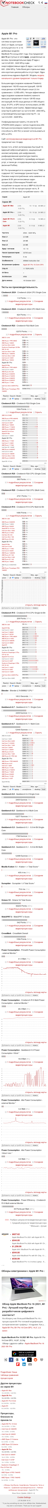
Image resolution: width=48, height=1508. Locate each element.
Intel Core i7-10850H (8, 632)
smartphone (26, 398)
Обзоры (26, 7)
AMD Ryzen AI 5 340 (8, 372)
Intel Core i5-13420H (8, 551)
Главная (15, 7)
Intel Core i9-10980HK (8, 641)
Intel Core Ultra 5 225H (8, 741)
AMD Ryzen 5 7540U (8, 533)
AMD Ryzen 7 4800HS (8, 553)
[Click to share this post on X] (29, 1359)
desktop (37, 398)
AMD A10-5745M (7, 415)
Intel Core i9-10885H (8, 643)
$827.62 (16, 1234)
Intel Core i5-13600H (8, 1454)
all (10, 398)
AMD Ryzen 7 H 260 (8, 768)
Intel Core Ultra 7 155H (8, 745)
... (45, 7)
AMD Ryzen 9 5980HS (8, 378)
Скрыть (38, 334)
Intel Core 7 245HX (7, 747)
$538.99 (16, 1258)
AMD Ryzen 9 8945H (8, 774)
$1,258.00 (16, 1246)
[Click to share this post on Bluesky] (23, 1360)
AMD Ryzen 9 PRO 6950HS (10, 418)
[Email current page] (30, 1364)
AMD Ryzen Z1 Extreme (10, 1439)
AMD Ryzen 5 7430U (8, 638)
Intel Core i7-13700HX (8, 743)
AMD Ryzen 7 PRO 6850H (9, 367)
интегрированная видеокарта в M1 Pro (24, 139)
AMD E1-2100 (6, 337)
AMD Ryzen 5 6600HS (8, 522)
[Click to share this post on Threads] (17, 1360)
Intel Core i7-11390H (8, 443)
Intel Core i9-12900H (9, 1434)
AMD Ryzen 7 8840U (8, 360)
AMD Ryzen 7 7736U (8, 382)
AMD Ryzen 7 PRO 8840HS (10, 761)
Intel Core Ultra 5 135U (8, 456)
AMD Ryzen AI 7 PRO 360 (9, 756)
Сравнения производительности (23, 1487)
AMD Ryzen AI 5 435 (8, 539)
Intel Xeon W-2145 (7, 535)
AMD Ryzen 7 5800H (8, 343)
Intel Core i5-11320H (8, 672)
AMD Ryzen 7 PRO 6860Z (9, 341)
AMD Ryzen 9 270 (7, 763)
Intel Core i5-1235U (7, 669)
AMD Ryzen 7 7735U (8, 549)
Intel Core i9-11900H (8, 358)
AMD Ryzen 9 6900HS (8, 449)
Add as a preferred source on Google (26, 1353)
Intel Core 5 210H (7, 546)
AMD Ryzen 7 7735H (8, 441)
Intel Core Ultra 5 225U (8, 345)
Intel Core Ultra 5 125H (8, 356)
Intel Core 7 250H (7, 765)
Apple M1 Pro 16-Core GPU (33, 264)
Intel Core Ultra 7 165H (8, 754)
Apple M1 (6, 225)
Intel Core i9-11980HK (8, 454)
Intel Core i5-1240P (7, 661)
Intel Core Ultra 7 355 (8, 537)
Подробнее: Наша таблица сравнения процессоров (9, 1375)
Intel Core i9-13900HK (9, 1429)
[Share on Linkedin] (24, 1364)
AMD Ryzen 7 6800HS (8, 353)
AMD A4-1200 (6, 624)
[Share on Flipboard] (18, 1364)
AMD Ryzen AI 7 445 (8, 559)
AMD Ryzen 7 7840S (8, 772)
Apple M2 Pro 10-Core (8, 528)
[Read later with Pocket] (41, 1359)
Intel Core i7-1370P (7, 778)
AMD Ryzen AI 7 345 (8, 555)
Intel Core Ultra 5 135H (8, 351)
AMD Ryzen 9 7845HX (8, 770)
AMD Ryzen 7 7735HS (8, 427)
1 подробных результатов (18, 301)
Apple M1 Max (8, 206)
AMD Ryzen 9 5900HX (8, 380)
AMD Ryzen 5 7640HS (8, 376)
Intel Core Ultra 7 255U (8, 530)
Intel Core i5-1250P (7, 423)
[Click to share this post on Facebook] (11, 1360)
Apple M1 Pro (7, 1395)
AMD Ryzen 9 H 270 (8, 752)
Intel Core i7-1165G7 (8, 667)
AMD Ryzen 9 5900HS (8, 374)
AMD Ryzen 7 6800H (8, 425)
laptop (16, 398)
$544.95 (16, 1240)
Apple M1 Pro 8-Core (8, 431)
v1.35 (3, 1265)
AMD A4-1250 (6, 519)
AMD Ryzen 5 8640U (8, 526)
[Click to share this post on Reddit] (35, 1359)
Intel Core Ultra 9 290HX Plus (10, 386)
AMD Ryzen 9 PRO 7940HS (11, 1472)
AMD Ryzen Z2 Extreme (10, 1444)
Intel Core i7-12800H (8, 749)
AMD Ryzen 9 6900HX (8, 458)
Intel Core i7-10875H (8, 634)
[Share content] (5, 1359)
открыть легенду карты (35, 605)
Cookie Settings (24, 1497)
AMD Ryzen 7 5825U (8, 561)
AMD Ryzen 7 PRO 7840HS (11, 1477)
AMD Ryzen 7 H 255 (8, 776)
